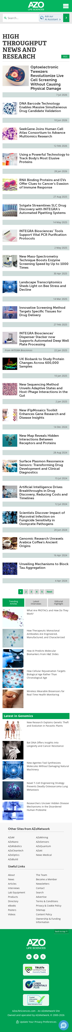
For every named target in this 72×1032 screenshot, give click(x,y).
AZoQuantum (43, 846)
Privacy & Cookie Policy (48, 905)
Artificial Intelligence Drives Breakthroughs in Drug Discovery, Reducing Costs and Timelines (43, 492)
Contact (40, 888)
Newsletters (42, 883)
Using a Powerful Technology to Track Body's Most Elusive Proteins (44, 158)
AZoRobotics (15, 846)
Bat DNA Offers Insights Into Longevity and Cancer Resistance (45, 744)
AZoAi (39, 850)
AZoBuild (13, 859)
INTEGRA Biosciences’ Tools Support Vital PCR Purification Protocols (42, 234)
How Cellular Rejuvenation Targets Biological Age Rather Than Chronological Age (46, 674)
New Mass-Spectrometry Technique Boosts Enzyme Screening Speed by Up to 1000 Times (43, 261)
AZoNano (13, 841)
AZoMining (42, 837)
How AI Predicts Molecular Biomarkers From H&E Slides (43, 652)
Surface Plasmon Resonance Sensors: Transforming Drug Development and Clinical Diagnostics (41, 466)
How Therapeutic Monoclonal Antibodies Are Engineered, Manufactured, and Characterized (46, 634)
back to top (60, 931)
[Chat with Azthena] (64, 1025)
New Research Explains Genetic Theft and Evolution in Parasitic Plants (48, 724)
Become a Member (46, 879)
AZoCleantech (15, 850)
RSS (65, 56)
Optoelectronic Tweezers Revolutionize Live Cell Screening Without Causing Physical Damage (47, 78)
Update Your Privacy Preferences (37, 1021)
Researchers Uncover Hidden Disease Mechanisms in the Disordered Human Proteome (48, 807)
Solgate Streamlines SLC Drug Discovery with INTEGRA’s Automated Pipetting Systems (42, 209)
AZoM (11, 837)
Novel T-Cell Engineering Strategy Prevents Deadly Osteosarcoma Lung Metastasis (47, 786)
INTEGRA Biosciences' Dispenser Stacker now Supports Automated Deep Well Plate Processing (44, 338)
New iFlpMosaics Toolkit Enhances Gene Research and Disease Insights (42, 414)
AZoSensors (42, 841)
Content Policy (44, 914)
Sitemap (40, 910)
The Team (41, 875)
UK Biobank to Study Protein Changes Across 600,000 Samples (41, 362)
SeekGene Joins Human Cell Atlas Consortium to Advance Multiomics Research (42, 132)
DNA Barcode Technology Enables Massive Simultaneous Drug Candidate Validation (43, 107)
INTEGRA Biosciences (21, 350)
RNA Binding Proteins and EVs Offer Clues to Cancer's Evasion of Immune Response (43, 183)
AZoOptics (13, 854)
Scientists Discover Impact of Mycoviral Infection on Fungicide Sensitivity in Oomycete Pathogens (42, 518)
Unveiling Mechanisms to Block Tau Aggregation (43, 566)
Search (40, 892)
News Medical (44, 854)
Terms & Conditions (47, 901)
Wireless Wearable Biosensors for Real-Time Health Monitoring (45, 693)
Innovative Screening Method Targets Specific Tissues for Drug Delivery (42, 311)
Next (49, 591)
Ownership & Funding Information (48, 920)
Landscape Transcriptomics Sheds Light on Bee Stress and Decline (42, 286)
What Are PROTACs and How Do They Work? (47, 612)
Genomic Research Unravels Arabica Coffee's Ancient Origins (41, 542)
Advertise (41, 896)
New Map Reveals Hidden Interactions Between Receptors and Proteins (39, 439)
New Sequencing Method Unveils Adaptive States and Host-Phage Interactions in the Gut (43, 390)
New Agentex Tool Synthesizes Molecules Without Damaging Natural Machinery (48, 766)
